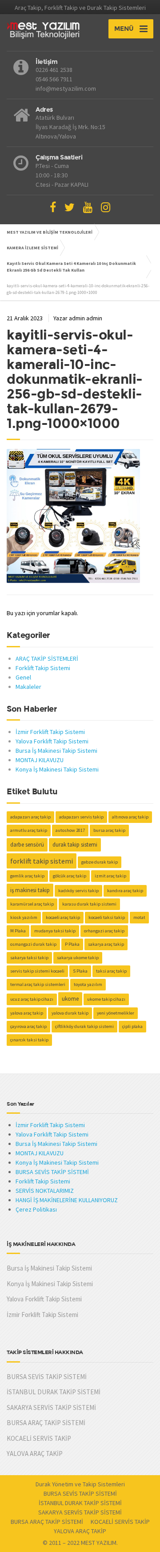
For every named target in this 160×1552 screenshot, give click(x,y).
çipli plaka (132, 1026)
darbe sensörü (27, 844)
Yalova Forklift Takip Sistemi (52, 741)
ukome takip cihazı (106, 999)
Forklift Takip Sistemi (43, 668)
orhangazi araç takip (104, 931)
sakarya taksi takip (29, 958)
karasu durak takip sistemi (89, 904)
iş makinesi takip (30, 890)
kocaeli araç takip (63, 917)
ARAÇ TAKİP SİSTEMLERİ (47, 658)
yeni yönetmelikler (115, 1013)
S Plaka (80, 971)
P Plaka (72, 944)
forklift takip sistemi (41, 860)
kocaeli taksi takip (106, 917)
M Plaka (18, 931)
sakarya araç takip (106, 944)
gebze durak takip (99, 862)
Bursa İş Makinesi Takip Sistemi (56, 751)
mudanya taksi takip (55, 931)
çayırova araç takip (28, 1026)
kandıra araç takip (125, 890)
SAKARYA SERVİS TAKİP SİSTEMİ (51, 1407)
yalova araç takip (26, 1013)
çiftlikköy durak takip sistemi (84, 1026)
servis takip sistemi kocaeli (37, 971)
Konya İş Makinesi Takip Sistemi (57, 769)
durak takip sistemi (74, 844)
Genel (23, 677)
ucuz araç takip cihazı (31, 999)
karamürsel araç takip (32, 904)
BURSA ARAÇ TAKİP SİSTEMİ (46, 1422)
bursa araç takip (109, 830)
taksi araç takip (111, 971)
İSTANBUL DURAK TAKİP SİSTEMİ (53, 1392)
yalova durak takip (70, 1013)
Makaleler (28, 687)
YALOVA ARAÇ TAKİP (35, 1453)
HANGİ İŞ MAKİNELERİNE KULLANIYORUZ (67, 1200)
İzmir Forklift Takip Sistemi (50, 732)
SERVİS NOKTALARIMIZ (45, 1191)
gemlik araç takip (27, 876)
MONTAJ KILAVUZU (40, 760)
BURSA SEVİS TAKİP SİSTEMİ (52, 1172)
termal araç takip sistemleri (37, 984)
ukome (70, 999)
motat (139, 917)
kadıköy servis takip (78, 890)
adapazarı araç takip (30, 817)
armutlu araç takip (28, 830)
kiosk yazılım (23, 917)
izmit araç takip (110, 876)
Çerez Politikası (36, 1209)
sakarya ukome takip (78, 958)
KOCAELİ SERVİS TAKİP (39, 1438)
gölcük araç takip (69, 876)
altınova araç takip (130, 817)
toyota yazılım (88, 984)
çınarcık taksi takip (29, 1040)
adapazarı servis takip (81, 817)
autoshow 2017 (70, 830)
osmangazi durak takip (33, 944)
